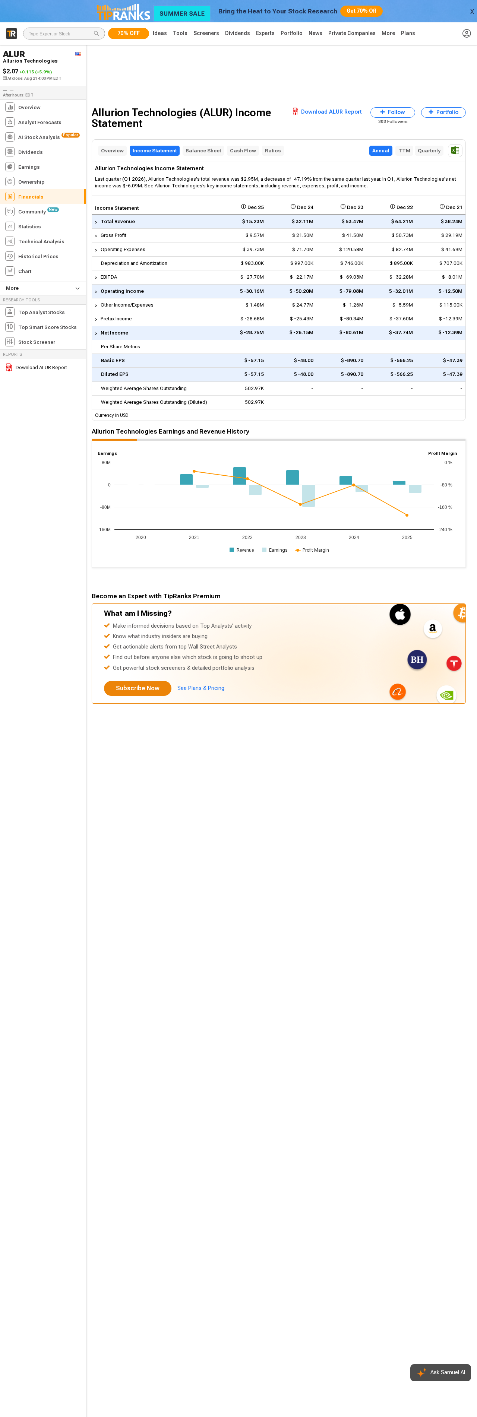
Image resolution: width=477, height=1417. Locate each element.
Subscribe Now (137, 688)
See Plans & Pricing (200, 688)
